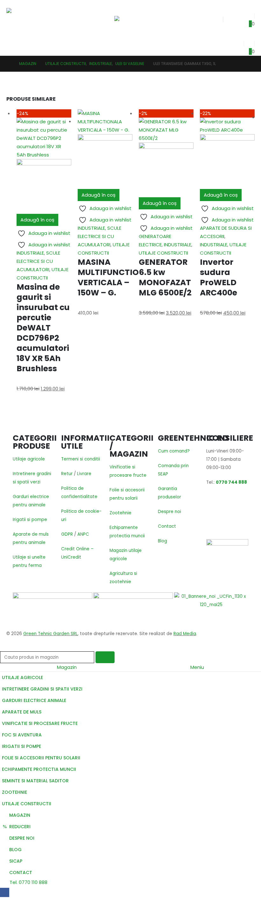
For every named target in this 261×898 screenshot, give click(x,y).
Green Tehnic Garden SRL (50, 634)
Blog (162, 541)
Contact (167, 526)
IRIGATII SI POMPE (21, 746)
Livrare (84, 474)
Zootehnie (120, 513)
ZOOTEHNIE (14, 792)
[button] (120, 8)
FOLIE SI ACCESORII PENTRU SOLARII (41, 758)
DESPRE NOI (21, 838)
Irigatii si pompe (30, 520)
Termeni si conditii (80, 459)
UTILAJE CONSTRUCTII (163, 253)
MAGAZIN (19, 815)
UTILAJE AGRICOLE (22, 677)
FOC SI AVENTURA (22, 735)
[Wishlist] (249, 14)
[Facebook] (4, 892)
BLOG (15, 849)
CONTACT (20, 872)
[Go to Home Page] (8, 64)
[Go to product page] (105, 149)
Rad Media (184, 634)
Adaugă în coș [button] (37, 219)
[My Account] (238, 42)
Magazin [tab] (67, 667)
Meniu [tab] (197, 667)
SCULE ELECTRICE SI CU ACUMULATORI (38, 261)
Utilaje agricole (29, 459)
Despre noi (169, 512)
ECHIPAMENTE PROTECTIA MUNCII (39, 769)
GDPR (67, 534)
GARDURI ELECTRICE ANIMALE (34, 700)
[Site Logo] (26, 19)
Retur (67, 474)
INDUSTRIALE (30, 253)
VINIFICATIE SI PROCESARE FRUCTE (40, 723)
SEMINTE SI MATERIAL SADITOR (35, 781)
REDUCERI (20, 826)
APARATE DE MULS (21, 712)
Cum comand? (174, 451)
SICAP (15, 861)
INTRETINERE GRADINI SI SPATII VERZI (42, 689)
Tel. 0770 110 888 (27, 882)
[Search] (105, 657)
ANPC (83, 534)
